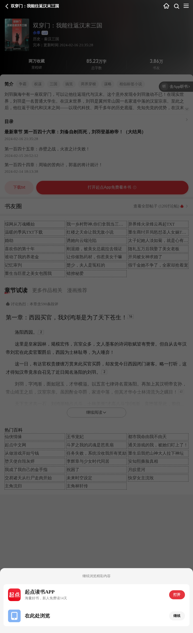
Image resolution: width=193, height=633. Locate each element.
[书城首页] (166, 6)
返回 (7, 6)
